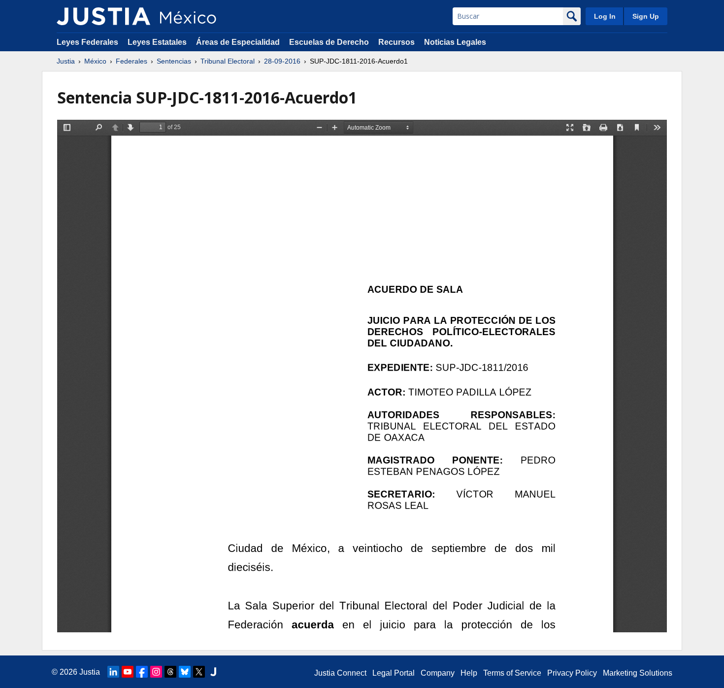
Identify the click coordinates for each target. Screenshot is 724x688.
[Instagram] (156, 672)
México (95, 61)
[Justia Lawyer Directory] (213, 672)
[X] (199, 672)
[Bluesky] (185, 672)
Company (438, 673)
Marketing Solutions (637, 673)
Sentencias (174, 61)
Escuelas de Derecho (329, 42)
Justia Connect (340, 673)
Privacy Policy (572, 673)
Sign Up (645, 16)
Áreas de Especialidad (238, 42)
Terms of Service (512, 673)
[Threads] (170, 672)
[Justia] (103, 16)
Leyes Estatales (157, 42)
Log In (605, 16)
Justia (66, 61)
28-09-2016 (282, 61)
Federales (131, 61)
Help (469, 673)
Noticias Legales (455, 42)
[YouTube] (127, 672)
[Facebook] (142, 672)
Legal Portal (393, 673)
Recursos (396, 42)
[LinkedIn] (113, 672)
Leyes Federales (87, 42)
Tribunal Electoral (227, 61)
